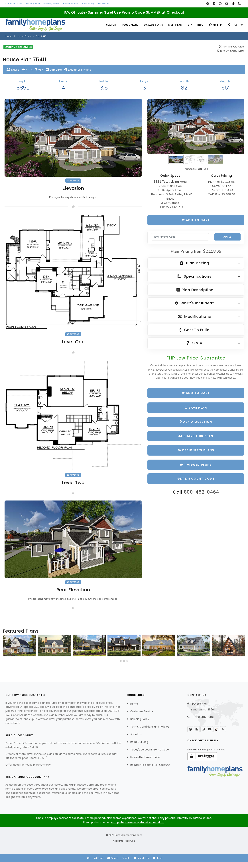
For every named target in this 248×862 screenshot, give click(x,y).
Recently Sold (33, 3)
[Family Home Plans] (35, 25)
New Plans (103, 3)
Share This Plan (197, 436)
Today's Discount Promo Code (149, 749)
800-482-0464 (14, 3)
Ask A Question (197, 422)
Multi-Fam (175, 24)
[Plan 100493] (19, 645)
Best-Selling (88, 3)
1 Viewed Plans (197, 465)
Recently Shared (51, 3)
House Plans (129, 24)
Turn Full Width (233, 46)
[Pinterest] (207, 3)
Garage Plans (153, 24)
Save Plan (197, 408)
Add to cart (197, 220)
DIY (190, 24)
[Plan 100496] (193, 645)
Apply (227, 236)
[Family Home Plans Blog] (239, 3)
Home (8, 36)
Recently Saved (70, 3)
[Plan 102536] (124, 645)
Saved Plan (143, 858)
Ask (40, 69)
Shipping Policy (139, 719)
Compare (55, 69)
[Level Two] (73, 415)
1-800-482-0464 (204, 717)
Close (158, 858)
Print (28, 69)
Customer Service (141, 711)
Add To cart (197, 393)
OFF (206, 169)
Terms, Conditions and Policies (149, 726)
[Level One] (73, 272)
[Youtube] (226, 3)
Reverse (74, 180)
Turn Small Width (232, 51)
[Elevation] (195, 126)
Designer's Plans (79, 69)
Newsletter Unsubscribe (145, 757)
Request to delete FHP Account (150, 765)
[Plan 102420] (89, 645)
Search (111, 24)
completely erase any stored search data (137, 822)
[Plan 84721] (54, 645)
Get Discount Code (195, 478)
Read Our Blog (139, 742)
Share (14, 69)
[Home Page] (88, 858)
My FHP (217, 24)
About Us (136, 734)
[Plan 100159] (228, 645)
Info (200, 24)
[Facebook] (214, 3)
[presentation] (6, 647)
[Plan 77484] (158, 645)
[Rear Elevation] (73, 539)
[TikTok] (233, 3)
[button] (120, 661)
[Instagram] (220, 3)
